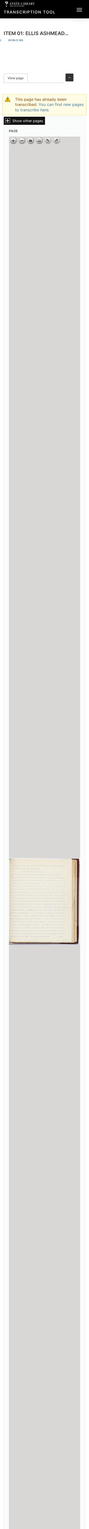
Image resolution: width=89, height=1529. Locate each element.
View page (18, 78)
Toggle (69, 77)
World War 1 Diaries (23, 40)
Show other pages (27, 121)
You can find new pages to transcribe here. (49, 107)
